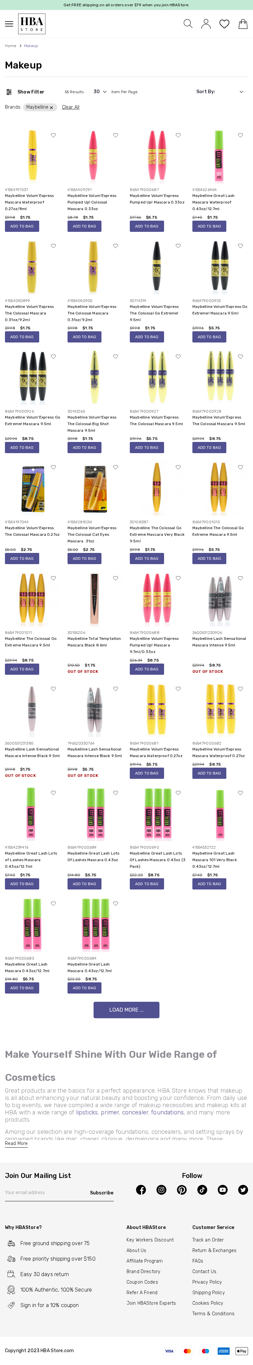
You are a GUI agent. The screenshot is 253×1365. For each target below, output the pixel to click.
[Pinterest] (182, 1190)
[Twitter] (243, 1190)
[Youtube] (223, 1190)
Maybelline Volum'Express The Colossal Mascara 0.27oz (32, 531)
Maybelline (37, 107)
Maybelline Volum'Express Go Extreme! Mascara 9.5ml (220, 309)
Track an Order (208, 1240)
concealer (135, 1112)
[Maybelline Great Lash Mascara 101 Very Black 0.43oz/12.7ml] (220, 813)
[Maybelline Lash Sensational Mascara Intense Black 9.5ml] (33, 709)
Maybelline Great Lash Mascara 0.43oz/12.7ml (27, 967)
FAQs (198, 1261)
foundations (167, 1112)
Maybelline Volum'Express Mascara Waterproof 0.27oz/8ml (29, 202)
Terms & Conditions (213, 1314)
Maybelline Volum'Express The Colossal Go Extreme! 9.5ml (154, 313)
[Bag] (243, 24)
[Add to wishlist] (53, 135)
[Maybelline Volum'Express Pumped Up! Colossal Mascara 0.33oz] (96, 155)
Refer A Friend (141, 1293)
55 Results (74, 92)
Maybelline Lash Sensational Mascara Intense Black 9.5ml (32, 752)
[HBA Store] (31, 24)
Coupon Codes (142, 1282)
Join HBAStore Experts (151, 1303)
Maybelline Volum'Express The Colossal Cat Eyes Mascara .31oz (92, 534)
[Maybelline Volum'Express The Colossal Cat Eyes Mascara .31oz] (96, 487)
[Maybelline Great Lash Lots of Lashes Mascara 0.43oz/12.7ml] (33, 813)
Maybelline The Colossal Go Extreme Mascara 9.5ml (218, 531)
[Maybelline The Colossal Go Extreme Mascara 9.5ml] (220, 487)
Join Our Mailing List (38, 1176)
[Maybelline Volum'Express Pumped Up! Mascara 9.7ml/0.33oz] (158, 598)
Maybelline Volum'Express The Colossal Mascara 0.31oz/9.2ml (29, 313)
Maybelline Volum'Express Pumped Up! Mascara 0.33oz (157, 199)
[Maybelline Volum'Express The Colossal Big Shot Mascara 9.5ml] (96, 377)
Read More (16, 1143)
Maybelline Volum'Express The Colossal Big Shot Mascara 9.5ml (92, 424)
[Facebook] (141, 1190)
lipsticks (87, 1112)
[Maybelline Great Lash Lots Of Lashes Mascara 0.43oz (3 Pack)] (158, 813)
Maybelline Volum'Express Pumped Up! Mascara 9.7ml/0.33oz (154, 645)
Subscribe (101, 1193)
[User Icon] (206, 23)
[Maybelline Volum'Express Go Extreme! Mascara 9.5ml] (220, 266)
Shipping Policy (208, 1293)
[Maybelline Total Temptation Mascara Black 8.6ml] (96, 598)
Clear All (70, 107)
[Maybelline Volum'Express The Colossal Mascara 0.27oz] (33, 487)
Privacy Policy (207, 1282)
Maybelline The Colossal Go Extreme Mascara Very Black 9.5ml (157, 534)
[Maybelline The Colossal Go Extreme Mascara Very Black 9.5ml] (158, 487)
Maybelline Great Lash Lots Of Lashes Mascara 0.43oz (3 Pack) (157, 860)
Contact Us (204, 1271)
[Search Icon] (188, 23)
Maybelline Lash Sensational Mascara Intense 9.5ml (219, 641)
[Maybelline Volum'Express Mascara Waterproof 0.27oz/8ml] (33, 155)
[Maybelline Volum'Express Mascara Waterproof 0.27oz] (158, 709)
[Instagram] (161, 1190)
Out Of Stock (83, 671)
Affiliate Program (144, 1261)
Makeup (23, 65)
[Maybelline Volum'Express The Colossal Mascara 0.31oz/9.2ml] (33, 266)
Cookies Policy (207, 1303)
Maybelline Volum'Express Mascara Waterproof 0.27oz (156, 752)
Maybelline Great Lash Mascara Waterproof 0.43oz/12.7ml (213, 202)
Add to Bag (22, 226)
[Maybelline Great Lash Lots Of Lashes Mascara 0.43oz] (96, 813)
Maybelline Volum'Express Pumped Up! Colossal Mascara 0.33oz (92, 202)
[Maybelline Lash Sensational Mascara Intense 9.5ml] (220, 598)
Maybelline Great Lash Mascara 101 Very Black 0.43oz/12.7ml (214, 860)
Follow (192, 1176)
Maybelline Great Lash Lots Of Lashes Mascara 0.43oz (94, 856)
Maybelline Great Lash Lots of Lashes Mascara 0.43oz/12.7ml (31, 860)
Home (10, 45)
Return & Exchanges (214, 1250)
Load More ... (126, 1010)
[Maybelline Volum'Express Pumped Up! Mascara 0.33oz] (158, 155)
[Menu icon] (11, 23)
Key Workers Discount (150, 1240)
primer (110, 1112)
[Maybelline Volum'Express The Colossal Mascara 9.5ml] (158, 377)
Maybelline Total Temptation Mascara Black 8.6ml (94, 641)
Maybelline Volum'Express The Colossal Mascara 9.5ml (156, 420)
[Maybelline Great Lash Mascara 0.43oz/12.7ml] (33, 924)
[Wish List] (224, 24)
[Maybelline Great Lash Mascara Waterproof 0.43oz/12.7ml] (220, 155)
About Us (136, 1250)
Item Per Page (124, 92)
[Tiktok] (202, 1190)
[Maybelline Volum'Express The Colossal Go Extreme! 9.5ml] (158, 266)
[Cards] (205, 1351)
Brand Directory (143, 1271)
